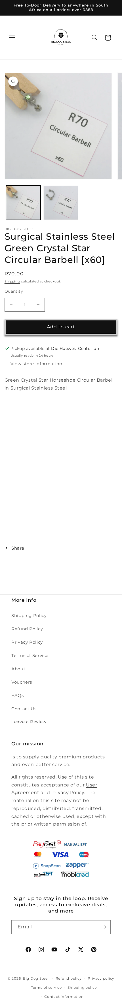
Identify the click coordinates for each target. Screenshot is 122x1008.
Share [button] (17, 548)
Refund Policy (27, 628)
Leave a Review (29, 721)
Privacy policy (101, 979)
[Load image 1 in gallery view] (23, 203)
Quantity (14, 291)
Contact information (63, 997)
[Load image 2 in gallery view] (60, 203)
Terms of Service (30, 655)
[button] (11, 37)
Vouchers (21, 682)
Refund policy (69, 979)
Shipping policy (82, 988)
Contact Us (23, 708)
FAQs (17, 695)
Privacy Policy (27, 642)
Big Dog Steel (36, 979)
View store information (36, 363)
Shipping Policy (29, 615)
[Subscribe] (103, 927)
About (18, 668)
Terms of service (46, 988)
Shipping (12, 281)
